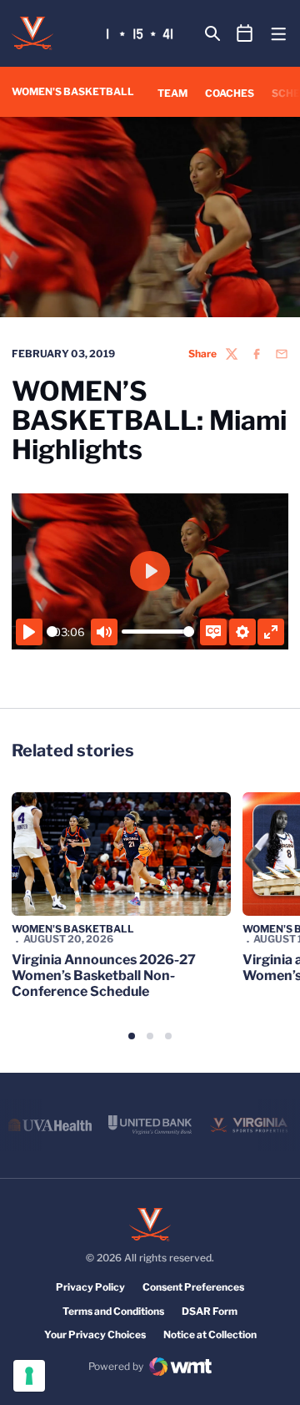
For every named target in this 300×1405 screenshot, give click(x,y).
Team (173, 93)
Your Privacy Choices (95, 1334)
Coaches (229, 93)
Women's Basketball (73, 928)
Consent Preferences (193, 1287)
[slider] (52, 631)
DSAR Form (210, 1311)
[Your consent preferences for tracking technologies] (29, 1376)
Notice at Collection (210, 1334)
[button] (131, 1036)
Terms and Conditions (113, 1311)
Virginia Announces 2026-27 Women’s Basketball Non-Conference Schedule (104, 975)
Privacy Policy (90, 1287)
